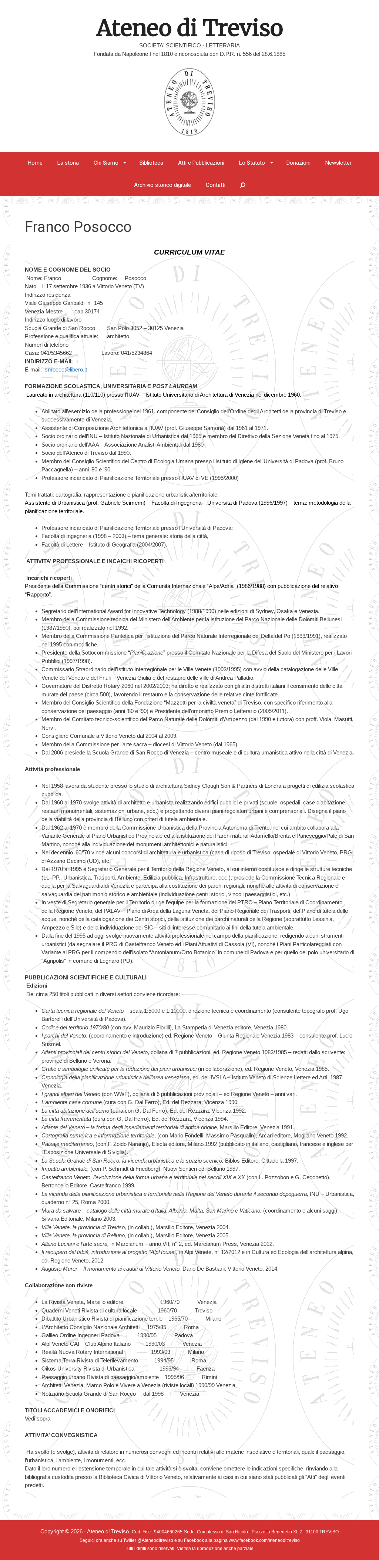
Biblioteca (151, 162)
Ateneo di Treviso (189, 28)
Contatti (215, 185)
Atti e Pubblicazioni (201, 162)
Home (35, 162)
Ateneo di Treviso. (109, 1531)
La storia (68, 162)
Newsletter (338, 162)
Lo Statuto (252, 162)
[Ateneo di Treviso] (189, 101)
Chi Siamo (106, 162)
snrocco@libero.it (66, 369)
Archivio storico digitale (162, 185)
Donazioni (298, 162)
